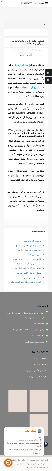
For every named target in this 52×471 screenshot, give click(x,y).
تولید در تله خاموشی (32, 241)
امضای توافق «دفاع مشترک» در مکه (26, 282)
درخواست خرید (40, 364)
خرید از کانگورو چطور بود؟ (35, 370)
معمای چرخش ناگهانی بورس (29, 273)
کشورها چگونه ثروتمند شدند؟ (29, 264)
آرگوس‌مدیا (20, 65)
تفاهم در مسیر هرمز (32, 277)
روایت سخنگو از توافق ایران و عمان (26, 268)
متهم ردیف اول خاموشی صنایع (28, 245)
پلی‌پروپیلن (35, 87)
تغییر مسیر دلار (35, 254)
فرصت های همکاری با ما (36, 377)
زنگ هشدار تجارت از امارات (29, 250)
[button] (26, 25)
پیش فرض (38, 50)
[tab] (26, 25)
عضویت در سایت (39, 358)
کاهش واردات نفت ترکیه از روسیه (27, 259)
